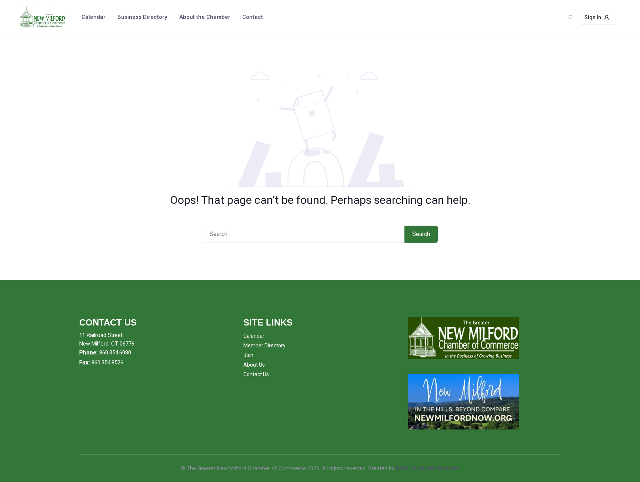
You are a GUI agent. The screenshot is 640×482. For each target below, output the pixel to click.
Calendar (93, 17)
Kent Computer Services (427, 468)
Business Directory (142, 17)
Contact (252, 17)
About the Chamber (204, 17)
